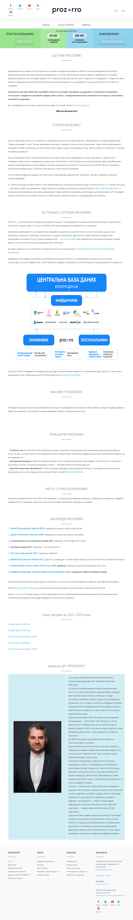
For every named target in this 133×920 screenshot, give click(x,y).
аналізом (20, 594)
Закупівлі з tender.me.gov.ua (47, 871)
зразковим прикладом (28, 587)
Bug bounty (12, 865)
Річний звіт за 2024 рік (19, 642)
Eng (115, 10)
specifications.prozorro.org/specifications (111, 895)
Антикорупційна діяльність (76, 871)
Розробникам (71, 861)
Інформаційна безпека (16, 871)
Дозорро (40, 865)
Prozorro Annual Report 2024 (22, 649)
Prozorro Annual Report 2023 (22, 636)
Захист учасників (73, 868)
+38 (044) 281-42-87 (103, 861)
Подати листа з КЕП (103, 875)
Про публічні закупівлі (106, 188)
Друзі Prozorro (42, 868)
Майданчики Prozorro (45, 861)
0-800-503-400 (116, 861)
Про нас (11, 861)
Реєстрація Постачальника (89, 248)
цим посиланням (71, 375)
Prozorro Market (66, 24)
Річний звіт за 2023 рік (19, 630)
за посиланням (68, 239)
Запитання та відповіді (75, 875)
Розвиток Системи (15, 878)
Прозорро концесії (15, 868)
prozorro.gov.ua (81, 105)
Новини (46, 24)
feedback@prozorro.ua (104, 869)
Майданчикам (72, 865)
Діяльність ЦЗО (43, 875)
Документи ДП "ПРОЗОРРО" (18, 875)
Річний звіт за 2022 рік (19, 624)
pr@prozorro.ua (101, 884)
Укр (123, 10)
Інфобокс (86, 24)
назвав (60, 581)
